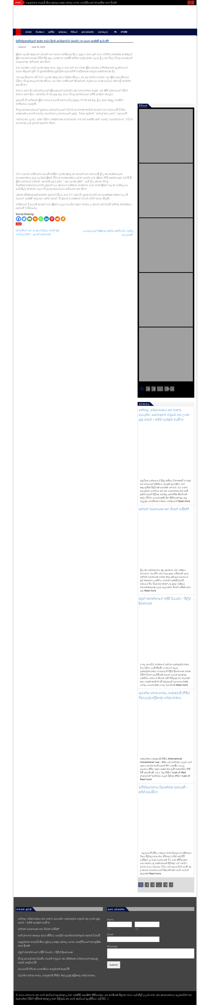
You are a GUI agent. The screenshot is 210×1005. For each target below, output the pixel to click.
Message (113, 946)
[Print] (35, 218)
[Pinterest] (51, 218)
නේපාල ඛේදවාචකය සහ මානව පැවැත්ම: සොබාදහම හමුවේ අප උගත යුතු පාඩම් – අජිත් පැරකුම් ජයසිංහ (164, 414)
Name (111, 919)
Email (111, 934)
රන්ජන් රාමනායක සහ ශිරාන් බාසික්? (164, 509)
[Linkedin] (46, 218)
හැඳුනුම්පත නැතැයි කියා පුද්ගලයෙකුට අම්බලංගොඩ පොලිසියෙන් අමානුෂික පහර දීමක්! (71, 2)
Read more (184, 501)
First (109, 929)
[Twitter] (24, 218)
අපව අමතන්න (87, 32)
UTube (124, 32)
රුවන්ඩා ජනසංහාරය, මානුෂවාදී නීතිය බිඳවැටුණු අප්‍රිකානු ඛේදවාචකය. (57, 975)
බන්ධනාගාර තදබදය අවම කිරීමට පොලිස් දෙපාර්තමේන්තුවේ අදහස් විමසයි (59, 935)
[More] (63, 218)
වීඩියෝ (74, 32)
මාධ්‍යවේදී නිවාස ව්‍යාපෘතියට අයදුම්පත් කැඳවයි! (43, 968)
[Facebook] (18, 218)
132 (168, 388)
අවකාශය (63, 32)
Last (136, 929)
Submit (113, 964)
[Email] (29, 218)
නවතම (28, 32)
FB (115, 32)
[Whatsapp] (40, 218)
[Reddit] (57, 218)
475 (166, 884)
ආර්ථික (51, 32)
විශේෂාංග (40, 32)
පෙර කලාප (103, 32)
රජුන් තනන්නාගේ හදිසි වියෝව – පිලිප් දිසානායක (45, 952)
